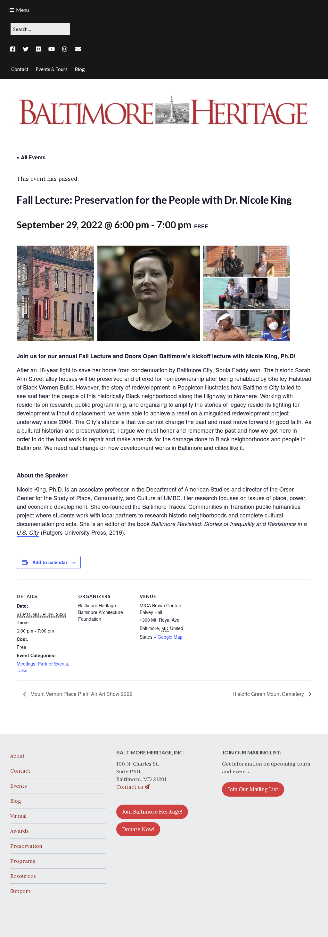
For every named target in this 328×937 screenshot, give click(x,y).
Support (20, 891)
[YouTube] (51, 49)
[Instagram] (64, 49)
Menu (22, 10)
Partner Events (53, 663)
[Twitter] (26, 49)
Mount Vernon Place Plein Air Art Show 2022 (80, 693)
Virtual (18, 816)
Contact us (130, 786)
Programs (22, 861)
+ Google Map (168, 637)
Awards (19, 831)
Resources (23, 876)
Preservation (26, 846)
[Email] (78, 49)
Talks (22, 670)
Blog (15, 801)
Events (18, 786)
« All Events (31, 157)
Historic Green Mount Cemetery (269, 693)
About (17, 755)
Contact (20, 771)
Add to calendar (49, 562)
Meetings (26, 663)
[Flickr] (38, 49)
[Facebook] (14, 49)
